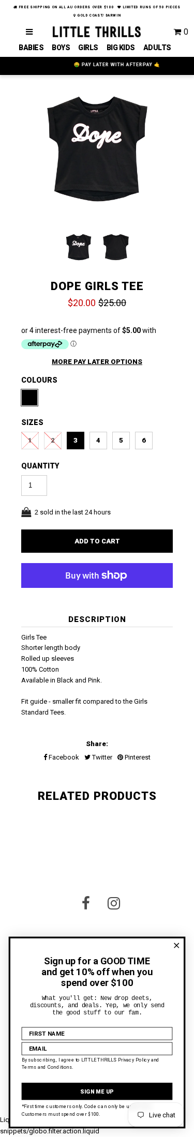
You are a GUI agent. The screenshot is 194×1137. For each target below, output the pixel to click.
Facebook (63, 757)
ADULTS (157, 47)
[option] (97, 151)
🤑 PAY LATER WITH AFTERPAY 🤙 (98, 64)
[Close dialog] (176, 945)
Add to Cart (97, 541)
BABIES (31, 47)
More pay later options (97, 362)
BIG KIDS (121, 47)
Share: (97, 744)
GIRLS (88, 47)
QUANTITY (40, 466)
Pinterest (137, 757)
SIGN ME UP (96, 1091)
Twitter (101, 757)
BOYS (61, 47)
